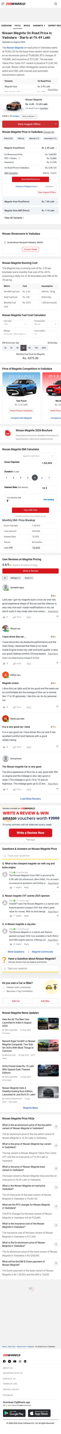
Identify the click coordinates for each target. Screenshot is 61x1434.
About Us (8, 1368)
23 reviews (15, 116)
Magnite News (30, 1107)
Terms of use (10, 1384)
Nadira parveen (17, 719)
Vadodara (44, 108)
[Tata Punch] (21, 385)
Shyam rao (15, 628)
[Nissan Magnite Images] (13, 105)
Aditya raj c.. (16, 675)
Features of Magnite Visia (27, 186)
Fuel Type (7, 321)
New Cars (11, 1347)
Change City (48, 132)
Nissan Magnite (15, 47)
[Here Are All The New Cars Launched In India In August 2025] (48, 1024)
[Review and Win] (30, 823)
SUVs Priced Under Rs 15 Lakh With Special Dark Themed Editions (18, 1069)
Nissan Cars (21, 1347)
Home (4, 1347)
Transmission (39, 321)
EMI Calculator (11, 173)
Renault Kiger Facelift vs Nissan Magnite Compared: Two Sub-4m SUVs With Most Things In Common (18, 1046)
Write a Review (28, 116)
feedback (8, 1395)
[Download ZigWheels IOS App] (39, 1413)
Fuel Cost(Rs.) (39, 331)
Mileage (7, 331)
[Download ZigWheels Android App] (14, 1413)
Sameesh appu (17, 587)
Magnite (31, 1347)
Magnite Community (42, 951)
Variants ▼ (39, 26)
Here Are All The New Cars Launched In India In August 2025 (16, 1022)
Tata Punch (21, 401)
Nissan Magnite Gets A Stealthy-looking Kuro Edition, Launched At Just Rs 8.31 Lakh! (18, 1091)
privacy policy (11, 1389)
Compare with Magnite (21, 418)
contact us (9, 1379)
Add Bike (45, 1001)
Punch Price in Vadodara (21, 411)
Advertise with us (13, 1373)
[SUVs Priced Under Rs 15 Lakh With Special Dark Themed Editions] (48, 1070)
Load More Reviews (30, 798)
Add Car (16, 1001)
